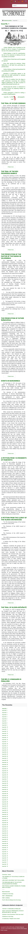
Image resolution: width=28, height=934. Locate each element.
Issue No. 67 (5, 841)
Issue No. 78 (5, 864)
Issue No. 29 (5, 762)
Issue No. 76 (5, 860)
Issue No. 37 (5, 779)
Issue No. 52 (5, 810)
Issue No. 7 (4, 721)
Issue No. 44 (5, 793)
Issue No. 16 (5, 739)
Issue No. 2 (4, 710)
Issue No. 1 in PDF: (9, 97)
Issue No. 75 (5, 858)
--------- (3, 889)
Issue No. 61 (5, 829)
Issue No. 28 (5, 760)
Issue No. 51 (5, 808)
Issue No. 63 (5, 833)
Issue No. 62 (5, 831)
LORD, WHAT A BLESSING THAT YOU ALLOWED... (13, 880)
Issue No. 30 (5, 764)
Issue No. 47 (5, 799)
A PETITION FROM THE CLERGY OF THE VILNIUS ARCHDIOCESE (14, 519)
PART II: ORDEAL (6, 898)
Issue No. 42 (5, 789)
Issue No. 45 (5, 795)
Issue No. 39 (5, 783)
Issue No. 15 (5, 737)
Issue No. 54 (5, 814)
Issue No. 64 (5, 835)
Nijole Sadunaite (6, 891)
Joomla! (2, 928)
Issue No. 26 (5, 756)
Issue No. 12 (5, 731)
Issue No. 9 (4, 725)
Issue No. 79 (5, 866)
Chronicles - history (6, 874)
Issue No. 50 (5, 806)
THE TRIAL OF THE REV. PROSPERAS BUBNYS (9, 172)
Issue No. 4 (4, 714)
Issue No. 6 (4, 718)
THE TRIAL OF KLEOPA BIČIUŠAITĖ (14, 607)
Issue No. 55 (5, 816)
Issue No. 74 (5, 856)
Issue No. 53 (5, 812)
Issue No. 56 (5, 818)
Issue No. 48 (5, 802)
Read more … (11, 167)
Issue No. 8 (4, 723)
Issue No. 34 (5, 772)
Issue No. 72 (5, 851)
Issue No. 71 (5, 849)
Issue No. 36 (5, 777)
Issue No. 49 (5, 804)
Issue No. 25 (5, 754)
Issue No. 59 (5, 824)
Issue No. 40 (5, 785)
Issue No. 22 (5, 748)
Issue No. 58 (5, 822)
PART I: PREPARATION (7, 895)
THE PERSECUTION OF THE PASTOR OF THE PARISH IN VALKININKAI (11, 256)
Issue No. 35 (5, 775)
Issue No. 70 (5, 847)
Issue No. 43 (5, 791)
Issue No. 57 (5, 820)
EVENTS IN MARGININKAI (10, 381)
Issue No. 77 (5, 862)
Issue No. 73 (5, 853)
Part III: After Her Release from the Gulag (11, 900)
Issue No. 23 (5, 750)
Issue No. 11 (5, 729)
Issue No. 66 (5, 839)
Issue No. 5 (4, 716)
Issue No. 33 (5, 770)
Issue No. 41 (5, 787)
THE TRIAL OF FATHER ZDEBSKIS (13, 103)
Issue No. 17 (5, 741)
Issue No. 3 (4, 712)
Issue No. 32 (5, 768)
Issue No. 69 (5, 845)
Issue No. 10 (5, 727)
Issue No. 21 (5, 745)
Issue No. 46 (5, 797)
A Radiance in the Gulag (7, 893)
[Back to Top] (25, 931)
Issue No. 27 (5, 758)
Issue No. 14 (5, 735)
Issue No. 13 (5, 733)
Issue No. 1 (5, 24)
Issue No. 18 (5, 743)
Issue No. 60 (5, 826)
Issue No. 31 (5, 766)
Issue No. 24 (5, 752)
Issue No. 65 (5, 837)
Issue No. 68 (5, 843)
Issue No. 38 (5, 781)
